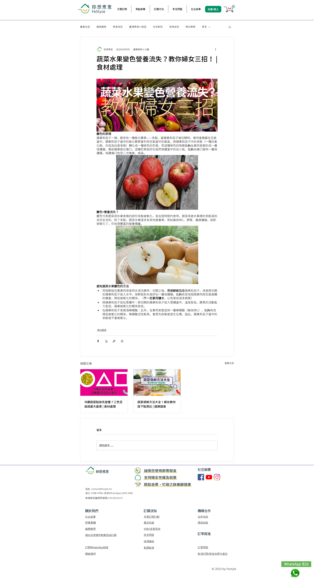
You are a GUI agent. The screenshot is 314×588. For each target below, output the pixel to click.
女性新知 (158, 26)
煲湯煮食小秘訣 (137, 26)
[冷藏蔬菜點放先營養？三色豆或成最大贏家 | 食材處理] (104, 382)
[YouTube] (209, 477)
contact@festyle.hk (101, 488)
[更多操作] (216, 49)
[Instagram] (217, 477)
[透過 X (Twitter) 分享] (106, 341)
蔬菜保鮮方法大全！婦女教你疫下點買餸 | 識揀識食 (156, 404)
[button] (233, 6)
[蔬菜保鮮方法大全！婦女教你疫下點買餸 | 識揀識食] (157, 382)
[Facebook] (201, 477)
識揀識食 (101, 26)
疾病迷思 (174, 26)
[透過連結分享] (114, 341)
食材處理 (101, 330)
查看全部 (85, 26)
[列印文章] (122, 341)
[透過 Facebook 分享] (98, 341)
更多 (204, 26)
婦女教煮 (190, 26)
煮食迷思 (118, 26)
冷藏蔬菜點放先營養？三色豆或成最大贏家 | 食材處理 (103, 404)
